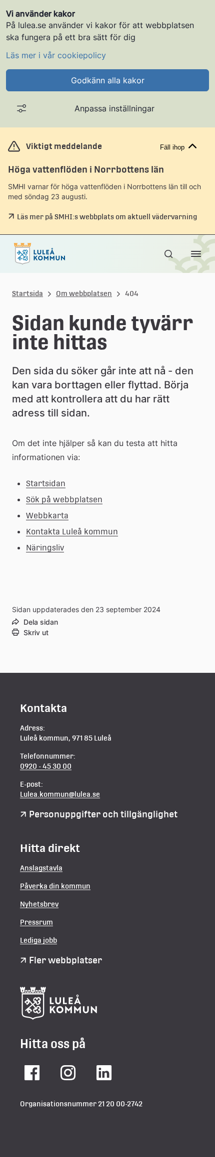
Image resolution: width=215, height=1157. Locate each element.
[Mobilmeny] (196, 254)
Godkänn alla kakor (107, 80)
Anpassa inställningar (114, 108)
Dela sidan (41, 622)
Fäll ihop (172, 147)
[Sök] (169, 253)
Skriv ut (36, 632)
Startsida (27, 294)
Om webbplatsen (84, 294)
